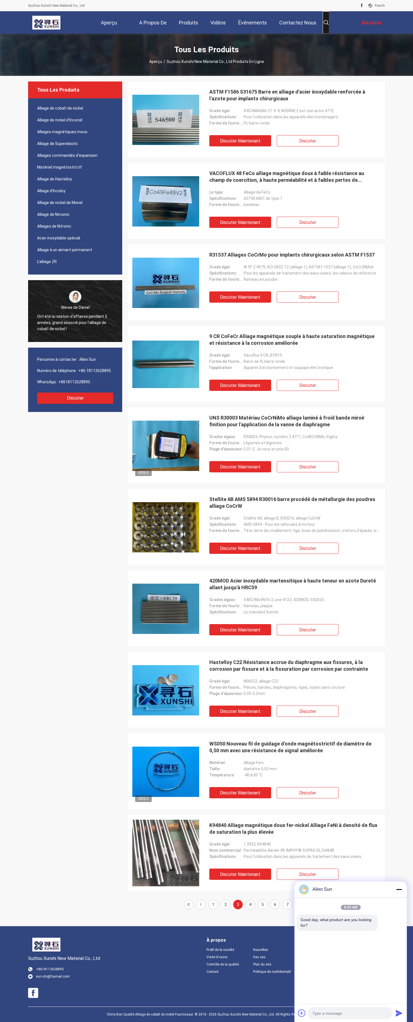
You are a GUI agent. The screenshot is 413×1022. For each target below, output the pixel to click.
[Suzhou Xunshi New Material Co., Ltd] (46, 22)
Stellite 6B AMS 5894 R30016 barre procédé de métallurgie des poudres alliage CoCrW (292, 502)
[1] (188, 904)
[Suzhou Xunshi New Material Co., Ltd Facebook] (362, 5)
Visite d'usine (216, 957)
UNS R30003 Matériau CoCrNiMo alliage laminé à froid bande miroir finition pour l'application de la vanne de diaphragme (287, 421)
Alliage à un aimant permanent (64, 250)
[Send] (398, 1013)
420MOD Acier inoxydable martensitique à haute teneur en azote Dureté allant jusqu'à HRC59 (292, 584)
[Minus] (399, 889)
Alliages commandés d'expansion (67, 155)
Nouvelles (260, 950)
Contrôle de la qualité (222, 964)
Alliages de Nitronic (54, 226)
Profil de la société (220, 950)
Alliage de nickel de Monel (60, 202)
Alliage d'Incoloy (51, 191)
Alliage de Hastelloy (54, 179)
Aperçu (155, 61)
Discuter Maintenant (240, 141)
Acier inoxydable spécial (58, 238)
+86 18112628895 (94, 370)
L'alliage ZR (47, 261)
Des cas (259, 957)
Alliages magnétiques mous (62, 132)
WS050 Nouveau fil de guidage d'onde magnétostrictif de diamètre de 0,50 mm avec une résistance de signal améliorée (290, 747)
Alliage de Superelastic (57, 143)
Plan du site (262, 964)
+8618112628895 (74, 382)
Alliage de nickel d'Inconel (59, 120)
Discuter (75, 398)
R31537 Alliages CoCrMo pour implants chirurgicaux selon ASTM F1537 (292, 255)
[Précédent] (201, 904)
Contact (212, 972)
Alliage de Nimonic (53, 214)
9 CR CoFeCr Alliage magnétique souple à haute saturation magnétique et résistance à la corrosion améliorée (292, 339)
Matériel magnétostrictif (59, 167)
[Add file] (302, 1013)
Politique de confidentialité (272, 972)
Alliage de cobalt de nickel (60, 108)
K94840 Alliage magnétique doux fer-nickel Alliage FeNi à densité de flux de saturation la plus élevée (293, 828)
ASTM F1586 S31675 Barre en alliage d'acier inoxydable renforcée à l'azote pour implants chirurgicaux (287, 95)
